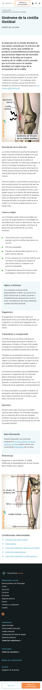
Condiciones (6, 10)
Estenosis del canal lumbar (16, 539)
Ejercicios (11, 686)
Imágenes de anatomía (10, 670)
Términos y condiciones (10, 605)
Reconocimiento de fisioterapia (13, 583)
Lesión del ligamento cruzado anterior (21, 556)
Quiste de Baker (8, 625)
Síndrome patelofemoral (15, 552)
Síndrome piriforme (9, 637)
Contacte (5, 592)
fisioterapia (19, 447)
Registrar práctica (8, 599)
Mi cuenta (5, 595)
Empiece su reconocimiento (23, 3)
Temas (4, 586)
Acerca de (5, 589)
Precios (4, 602)
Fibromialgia (10, 544)
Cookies (5, 608)
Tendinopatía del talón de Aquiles (14, 634)
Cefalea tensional (8, 631)
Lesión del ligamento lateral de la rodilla (22, 548)
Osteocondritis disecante (11, 628)
